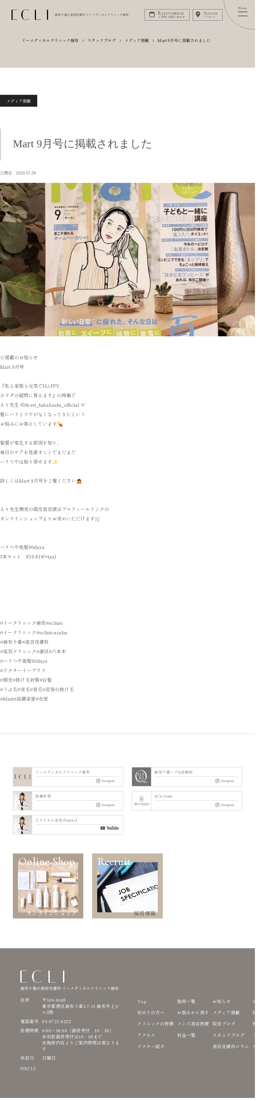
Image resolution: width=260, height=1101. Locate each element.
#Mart (7, 698)
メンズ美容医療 (193, 1023)
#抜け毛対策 (26, 679)
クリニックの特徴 (155, 1023)
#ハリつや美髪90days (23, 660)
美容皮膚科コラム (231, 1046)
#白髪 (45, 679)
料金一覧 (186, 1035)
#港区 (42, 651)
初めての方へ (151, 1012)
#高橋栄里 (25, 698)
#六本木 (57, 651)
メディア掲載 (18, 101)
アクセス (146, 1035)
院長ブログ (224, 1023)
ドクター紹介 (151, 1046)
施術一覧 (186, 1001)
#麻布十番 (11, 641)
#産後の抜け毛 (58, 689)
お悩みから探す (193, 1012)
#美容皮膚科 (35, 641)
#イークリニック (18, 632)
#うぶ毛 (8, 689)
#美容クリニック (18, 651)
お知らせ (222, 1001)
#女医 (42, 698)
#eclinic (54, 622)
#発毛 (23, 689)
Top (142, 1001)
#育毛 (36, 689)
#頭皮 (6, 679)
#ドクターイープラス (23, 670)
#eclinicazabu (51, 632)
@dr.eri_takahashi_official (49, 404)
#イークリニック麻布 (23, 622)
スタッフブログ (229, 1035)
